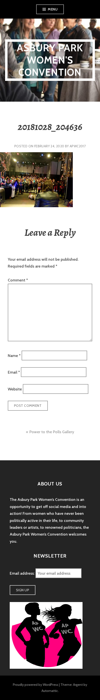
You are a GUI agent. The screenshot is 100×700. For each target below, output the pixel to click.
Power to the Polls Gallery (51, 432)
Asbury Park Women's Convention (50, 60)
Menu (53, 9)
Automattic (50, 691)
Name (14, 355)
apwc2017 (78, 146)
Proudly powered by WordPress (35, 684)
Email (14, 372)
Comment (18, 280)
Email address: (22, 573)
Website (15, 389)
